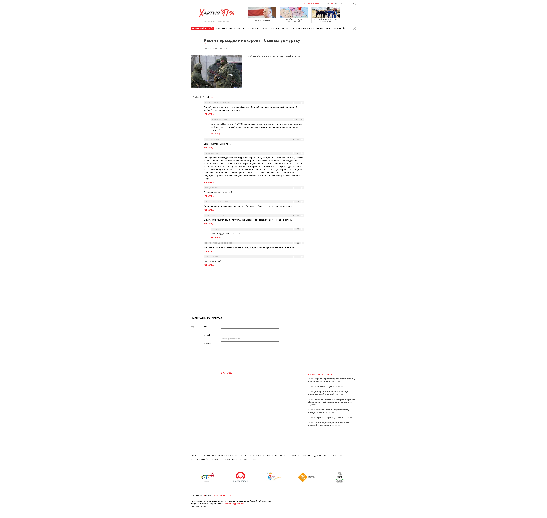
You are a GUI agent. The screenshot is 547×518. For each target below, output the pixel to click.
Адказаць (209, 114)
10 (205, 44)
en (341, 3)
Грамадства (234, 28)
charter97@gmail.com (235, 503)
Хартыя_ (216, 13)
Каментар (208, 343)
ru (336, 3)
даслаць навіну (311, 3)
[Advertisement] (247, 293)
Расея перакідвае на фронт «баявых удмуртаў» (253, 40)
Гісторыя (291, 28)
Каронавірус (233, 459)
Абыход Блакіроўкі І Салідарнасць (207, 459)
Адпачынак (337, 456)
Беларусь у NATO (250, 459)
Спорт (269, 28)
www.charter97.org (222, 495)
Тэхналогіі (329, 28)
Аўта (326, 456)
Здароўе (341, 28)
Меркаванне (304, 28)
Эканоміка (247, 28)
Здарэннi (259, 28)
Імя (205, 326)
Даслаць (227, 373)
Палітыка (220, 28)
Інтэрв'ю (317, 28)
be (332, 3)
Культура (279, 28)
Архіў (326, 3)
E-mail (207, 335)
